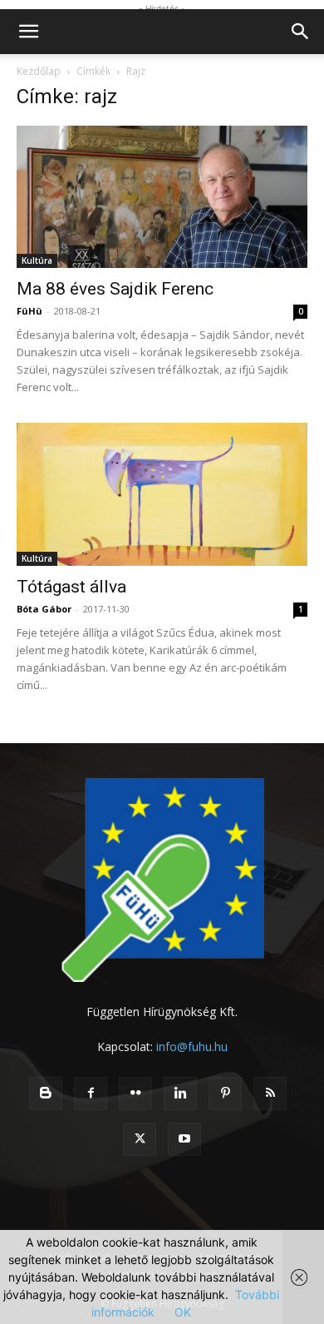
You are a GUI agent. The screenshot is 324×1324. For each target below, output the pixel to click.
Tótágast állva (71, 587)
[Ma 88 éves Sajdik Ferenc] (162, 197)
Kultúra (37, 260)
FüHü (29, 311)
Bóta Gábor (44, 608)
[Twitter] (139, 1139)
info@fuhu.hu (192, 1046)
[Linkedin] (180, 1093)
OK (182, 1312)
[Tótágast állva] (162, 494)
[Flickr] (135, 1093)
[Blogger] (45, 1093)
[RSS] (270, 1093)
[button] (28, 31)
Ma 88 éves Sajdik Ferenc (115, 289)
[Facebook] (90, 1093)
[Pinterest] (225, 1093)
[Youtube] (184, 1139)
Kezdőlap (39, 71)
